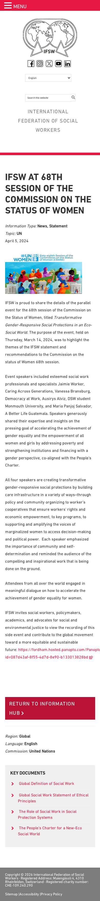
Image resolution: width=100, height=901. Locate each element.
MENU (20, 6)
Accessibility (29, 894)
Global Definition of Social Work (46, 783)
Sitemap (11, 894)
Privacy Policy (51, 894)
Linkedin (68, 63)
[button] (8, 6)
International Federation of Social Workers (50, 39)
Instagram (40, 63)
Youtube (58, 63)
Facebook (31, 63)
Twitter (49, 63)
